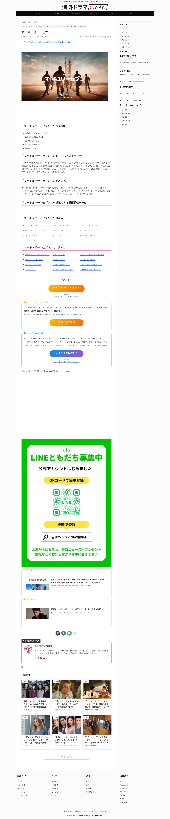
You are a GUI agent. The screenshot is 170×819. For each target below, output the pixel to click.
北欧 (136, 100)
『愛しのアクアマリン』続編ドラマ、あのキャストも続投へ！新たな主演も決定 (66, 704)
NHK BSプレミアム (146, 74)
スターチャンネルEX (126, 66)
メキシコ (130, 100)
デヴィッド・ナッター (34, 260)
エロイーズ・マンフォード (63, 225)
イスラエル (147, 90)
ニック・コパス (59, 260)
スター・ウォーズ (40, 345)
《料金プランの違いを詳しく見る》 (66, 296)
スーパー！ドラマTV (126, 81)
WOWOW (123, 78)
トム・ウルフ (30, 270)
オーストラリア (138, 93)
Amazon (123, 59)
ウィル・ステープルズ (61, 265)
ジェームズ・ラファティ (62, 235)
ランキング (125, 40)
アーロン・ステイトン (34, 225)
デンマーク (140, 97)
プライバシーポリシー (91, 812)
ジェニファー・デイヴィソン (91, 265)
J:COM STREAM (125, 62)
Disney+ (137, 59)
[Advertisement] (66, 406)
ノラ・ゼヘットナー (87, 230)
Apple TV (130, 59)
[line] (69, 633)
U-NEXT (146, 62)
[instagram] (41, 658)
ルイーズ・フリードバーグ (63, 270)
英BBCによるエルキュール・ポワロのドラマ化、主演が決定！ (77, 609)
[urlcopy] (75, 633)
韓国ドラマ (56, 781)
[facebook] (63, 633)
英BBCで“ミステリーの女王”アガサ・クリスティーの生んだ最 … (71, 612)
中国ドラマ (56, 785)
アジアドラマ (75, 14)
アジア (54, 776)
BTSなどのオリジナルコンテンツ (84, 345)
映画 (87, 785)
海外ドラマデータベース (130, 47)
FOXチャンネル (130, 74)
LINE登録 (123, 802)
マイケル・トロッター (88, 235)
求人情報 (125, 117)
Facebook (124, 785)
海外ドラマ (90, 781)
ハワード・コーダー (33, 265)
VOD (131, 14)
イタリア (123, 93)
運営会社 (125, 124)
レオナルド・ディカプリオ (90, 270)
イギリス (140, 90)
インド (129, 93)
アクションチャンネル (134, 78)
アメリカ (132, 90)
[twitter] (58, 633)
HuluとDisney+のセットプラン (37, 338)
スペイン (132, 97)
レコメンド (57, 14)
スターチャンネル (146, 78)
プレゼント (113, 14)
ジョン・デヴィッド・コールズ (92, 255)
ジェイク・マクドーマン (89, 225)
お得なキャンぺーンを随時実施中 (67, 314)
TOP (123, 29)
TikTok (122, 795)
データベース (94, 14)
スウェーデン (124, 97)
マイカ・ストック (32, 240)
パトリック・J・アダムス (35, 230)
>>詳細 (66, 294)
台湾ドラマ (56, 789)
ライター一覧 (126, 113)
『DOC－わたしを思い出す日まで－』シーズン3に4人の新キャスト (65, 740)
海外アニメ (90, 792)
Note (122, 799)
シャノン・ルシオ (59, 230)
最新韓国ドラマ (62, 345)
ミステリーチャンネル (139, 81)
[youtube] (44, 658)
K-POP (54, 796)
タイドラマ (56, 792)
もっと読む (67, 757)
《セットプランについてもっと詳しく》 (66, 362)
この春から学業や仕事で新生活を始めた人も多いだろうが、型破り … (72, 586)
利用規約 (78, 812)
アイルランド (124, 90)
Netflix (140, 62)
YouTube (123, 792)
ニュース (39, 14)
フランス (123, 100)
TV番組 (88, 788)
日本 (141, 100)
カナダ (146, 93)
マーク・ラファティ (87, 260)
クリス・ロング (59, 255)
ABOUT (124, 110)
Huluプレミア (150, 59)
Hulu (143, 59)
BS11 (122, 74)
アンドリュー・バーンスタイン (37, 255)
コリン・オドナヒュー (34, 235)
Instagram (124, 788)
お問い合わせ (126, 121)
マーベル (27, 345)
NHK (138, 74)
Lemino (134, 62)
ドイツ (147, 97)
